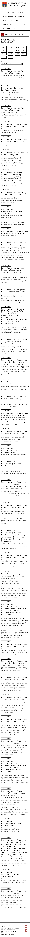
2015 (24, 54)
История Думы (9, 28)
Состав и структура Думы (14, 12)
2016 (17, 54)
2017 (10, 54)
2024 (17, 47)
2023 (24, 47)
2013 (10, 57)
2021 (10, 50)
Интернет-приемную (8, 934)
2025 (10, 47)
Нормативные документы (13, 16)
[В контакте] (26, 926)
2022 (4, 50)
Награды (22, 24)
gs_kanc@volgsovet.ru (8, 931)
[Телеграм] (26, 930)
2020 (17, 50)
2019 (24, 50)
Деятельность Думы (11, 20)
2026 (4, 47)
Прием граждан (9, 24)
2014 (4, 57)
